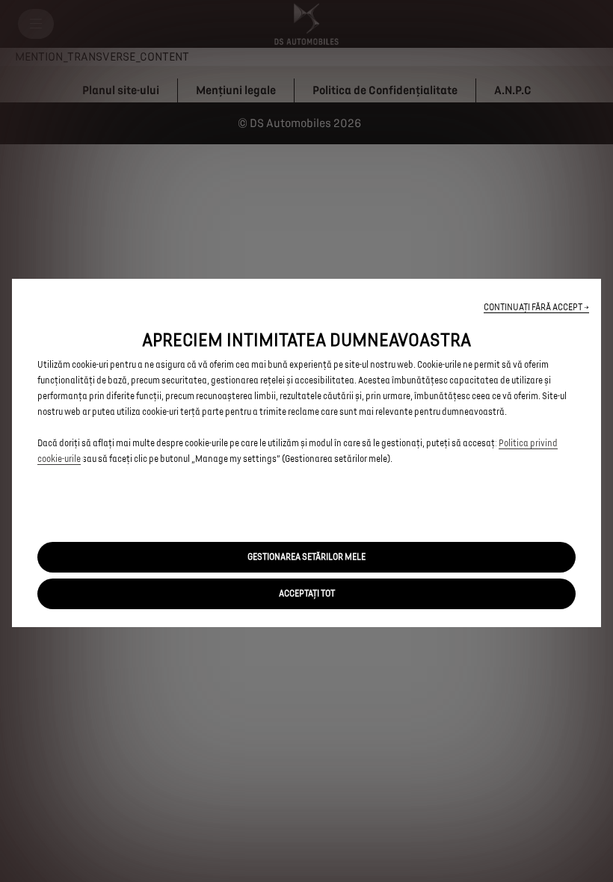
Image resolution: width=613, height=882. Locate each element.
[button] (536, 307)
